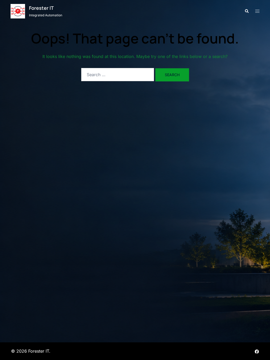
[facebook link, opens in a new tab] (257, 351)
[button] (246, 11)
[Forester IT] (18, 11)
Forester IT (41, 8)
